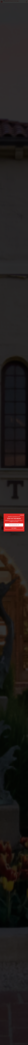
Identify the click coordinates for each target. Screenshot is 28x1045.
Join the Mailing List (14, 524)
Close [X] (22, 515)
